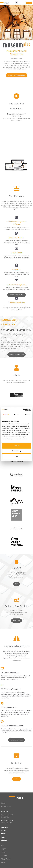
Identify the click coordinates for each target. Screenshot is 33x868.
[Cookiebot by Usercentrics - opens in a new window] (23, 410)
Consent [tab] (6, 415)
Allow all (16, 445)
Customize (15, 451)
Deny (16, 456)
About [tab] (27, 415)
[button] (16, 2)
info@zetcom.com (7, 820)
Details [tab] (16, 415)
